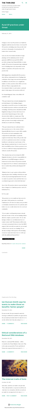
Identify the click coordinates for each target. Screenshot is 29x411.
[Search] (22, 3)
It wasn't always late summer (18, 243)
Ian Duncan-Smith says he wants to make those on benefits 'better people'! (14, 304)
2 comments (10, 352)
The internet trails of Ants (14, 379)
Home (3, 14)
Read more (24, 323)
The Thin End (8, 2)
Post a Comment (12, 395)
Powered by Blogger (15, 404)
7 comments (10, 323)
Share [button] (23, 248)
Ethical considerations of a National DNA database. (14, 333)
